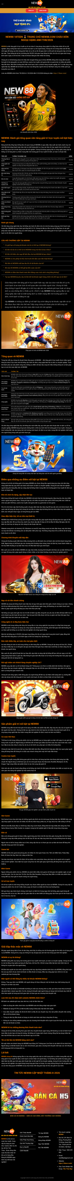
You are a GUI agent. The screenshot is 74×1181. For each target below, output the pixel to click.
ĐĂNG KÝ (31, 10)
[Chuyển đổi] (3, 244)
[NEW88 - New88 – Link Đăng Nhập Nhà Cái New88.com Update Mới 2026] (37, 4)
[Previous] (3, 1097)
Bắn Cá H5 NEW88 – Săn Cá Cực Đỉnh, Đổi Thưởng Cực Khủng (35, 1116)
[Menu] (2, 4)
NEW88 (3, 46)
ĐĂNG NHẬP (42, 10)
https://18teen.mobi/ (60, 73)
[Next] (67, 1097)
